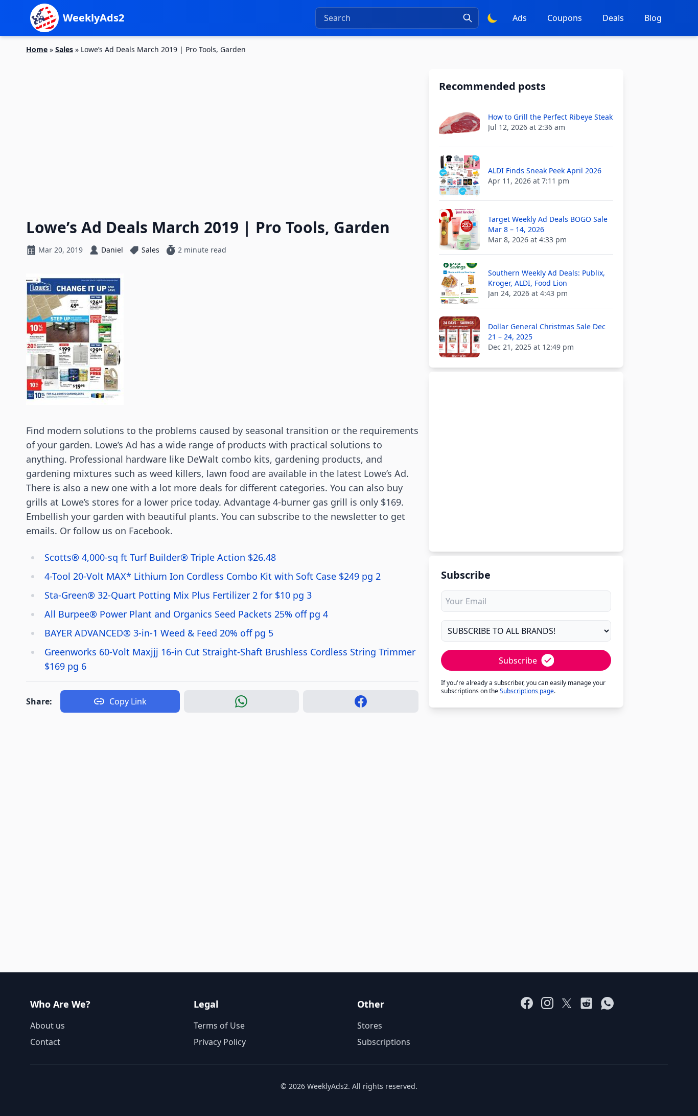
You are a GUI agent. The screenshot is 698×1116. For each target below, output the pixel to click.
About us (47, 1025)
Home (37, 49)
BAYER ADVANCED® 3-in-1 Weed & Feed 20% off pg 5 (158, 633)
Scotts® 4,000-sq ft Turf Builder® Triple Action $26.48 (160, 557)
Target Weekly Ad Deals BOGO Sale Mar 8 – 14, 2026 (548, 224)
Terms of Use (219, 1025)
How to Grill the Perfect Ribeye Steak (550, 117)
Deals (613, 18)
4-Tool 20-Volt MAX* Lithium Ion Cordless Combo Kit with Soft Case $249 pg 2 (212, 576)
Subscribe (518, 660)
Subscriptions (383, 1041)
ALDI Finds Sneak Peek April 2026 (544, 170)
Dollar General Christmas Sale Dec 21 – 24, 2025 (547, 331)
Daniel (112, 250)
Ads (520, 18)
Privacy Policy (220, 1041)
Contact (45, 1041)
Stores (369, 1025)
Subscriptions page (527, 691)
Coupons (564, 18)
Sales (64, 49)
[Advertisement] (222, 130)
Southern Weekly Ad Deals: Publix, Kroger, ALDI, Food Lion (546, 278)
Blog (653, 18)
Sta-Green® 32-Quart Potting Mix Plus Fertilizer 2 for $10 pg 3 (178, 595)
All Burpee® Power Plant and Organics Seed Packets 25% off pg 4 (186, 614)
